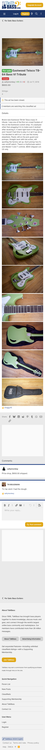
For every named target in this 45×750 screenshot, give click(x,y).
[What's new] (32, 14)
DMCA (10, 747)
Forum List (6, 684)
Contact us (6, 709)
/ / (20, 82)
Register (5, 727)
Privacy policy (33, 743)
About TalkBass (8, 704)
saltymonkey (9, 82)
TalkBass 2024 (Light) (13, 739)
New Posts (6, 689)
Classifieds (6, 694)
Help (4, 747)
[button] (4, 14)
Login (4, 722)
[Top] (15, 747)
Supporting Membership (12, 699)
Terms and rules (19, 743)
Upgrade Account (34, 5)
